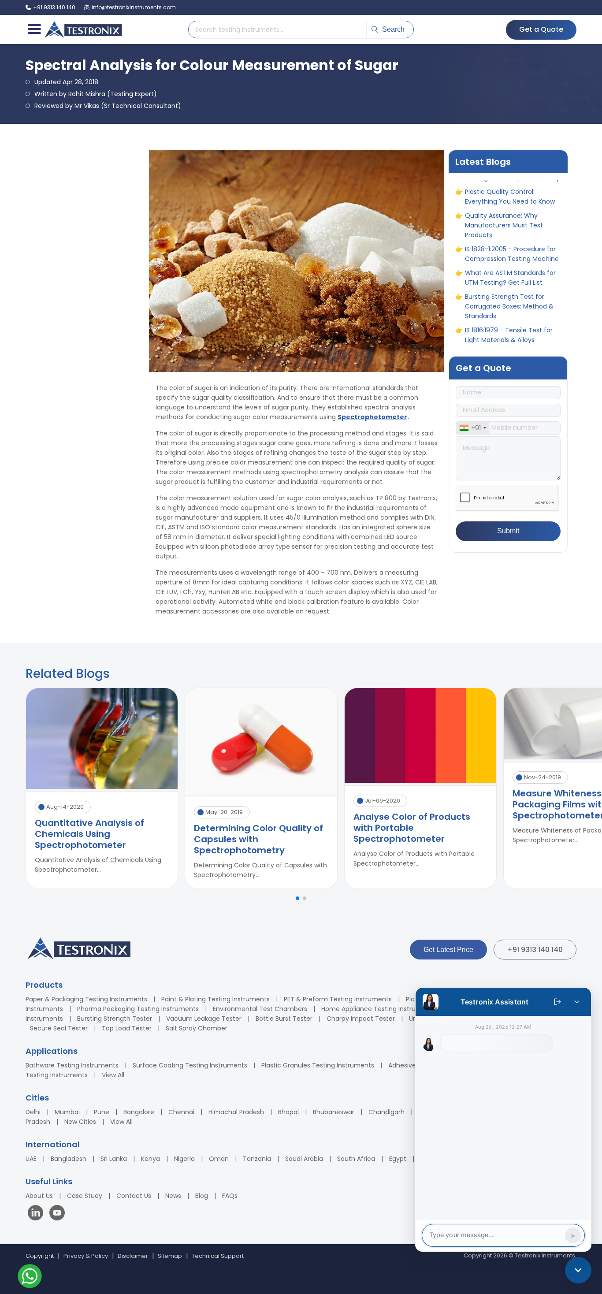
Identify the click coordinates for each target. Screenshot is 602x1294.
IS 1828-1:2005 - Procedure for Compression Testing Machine (512, 210)
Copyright (40, 1256)
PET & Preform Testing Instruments (338, 999)
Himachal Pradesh (236, 1112)
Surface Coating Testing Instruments (190, 1065)
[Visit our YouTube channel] (57, 1214)
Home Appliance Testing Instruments (378, 1008)
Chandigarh (386, 1112)
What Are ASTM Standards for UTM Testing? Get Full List (510, 233)
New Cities (80, 1121)
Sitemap (170, 1256)
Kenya (150, 1158)
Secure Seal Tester (59, 1028)
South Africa (356, 1158)
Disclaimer (133, 1256)
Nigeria (184, 1158)
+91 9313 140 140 (535, 949)
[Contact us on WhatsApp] (30, 1277)
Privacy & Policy (85, 1256)
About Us (39, 1195)
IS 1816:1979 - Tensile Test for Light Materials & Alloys (509, 291)
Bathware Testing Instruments (72, 1065)
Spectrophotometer (372, 417)
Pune (101, 1112)
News (173, 1195)
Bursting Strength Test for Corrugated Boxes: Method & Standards (509, 262)
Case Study (84, 1195)
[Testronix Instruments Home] (83, 29)
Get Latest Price (448, 949)
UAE (31, 1158)
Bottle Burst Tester (284, 1018)
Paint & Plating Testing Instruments (215, 999)
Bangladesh (68, 1158)
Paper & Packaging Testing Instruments (86, 999)
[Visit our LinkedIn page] (37, 1214)
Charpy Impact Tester (361, 1018)
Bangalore (138, 1112)
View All (113, 1075)
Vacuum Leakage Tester (204, 1018)
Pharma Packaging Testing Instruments (138, 1008)
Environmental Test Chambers (260, 1008)
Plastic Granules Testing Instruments (317, 1065)
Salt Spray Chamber (196, 1028)
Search (393, 29)
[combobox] (472, 428)
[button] (297, 898)
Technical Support (218, 1256)
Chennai (181, 1112)
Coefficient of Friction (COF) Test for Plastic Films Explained (511, 314)
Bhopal (288, 1112)
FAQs (230, 1195)
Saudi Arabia (304, 1158)
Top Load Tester (127, 1028)
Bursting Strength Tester (114, 1018)
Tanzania (257, 1158)
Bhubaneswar (333, 1112)
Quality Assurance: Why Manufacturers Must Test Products (504, 181)
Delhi (33, 1112)
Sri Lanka (113, 1158)
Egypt (397, 1158)
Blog (201, 1195)
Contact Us (133, 1195)
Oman (219, 1158)
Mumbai (67, 1112)
